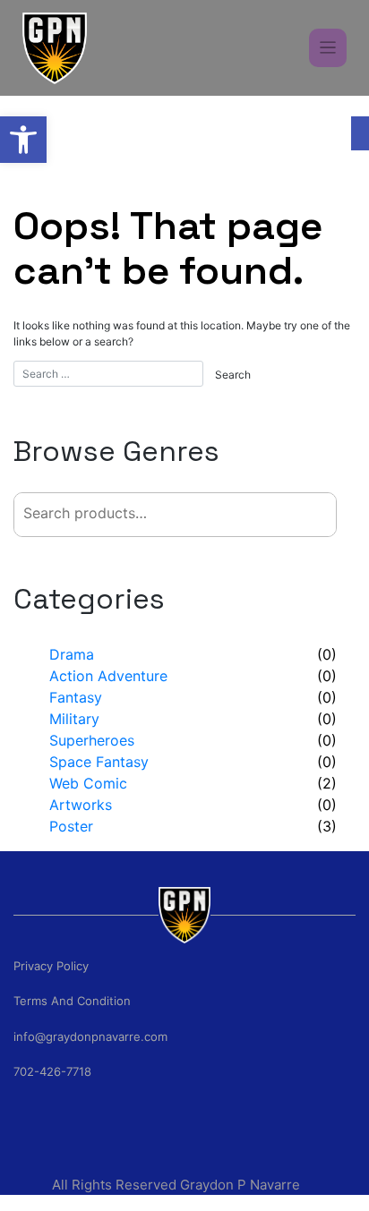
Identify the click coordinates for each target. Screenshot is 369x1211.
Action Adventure (108, 676)
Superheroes (91, 740)
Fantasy (75, 697)
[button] (23, 139)
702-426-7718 (52, 1071)
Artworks (80, 805)
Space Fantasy (99, 762)
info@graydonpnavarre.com (90, 1036)
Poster (71, 826)
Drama (71, 654)
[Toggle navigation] (328, 48)
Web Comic (88, 783)
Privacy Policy (51, 966)
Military (74, 719)
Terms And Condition (72, 1001)
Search (287, 514)
